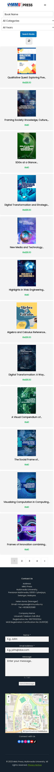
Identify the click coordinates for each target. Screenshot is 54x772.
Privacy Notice (35, 765)
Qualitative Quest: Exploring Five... (27, 77)
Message (27, 656)
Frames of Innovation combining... (26, 544)
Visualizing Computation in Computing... (27, 501)
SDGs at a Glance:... (26, 162)
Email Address (27, 645)
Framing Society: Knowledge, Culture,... (27, 119)
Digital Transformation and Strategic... (27, 204)
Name (27, 635)
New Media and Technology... (27, 247)
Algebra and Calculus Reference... (26, 332)
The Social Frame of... (26, 459)
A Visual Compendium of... (27, 417)
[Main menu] (45, 5)
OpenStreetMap (31, 731)
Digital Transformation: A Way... (27, 374)
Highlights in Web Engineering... (26, 289)
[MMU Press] (20, 5)
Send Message (27, 683)
